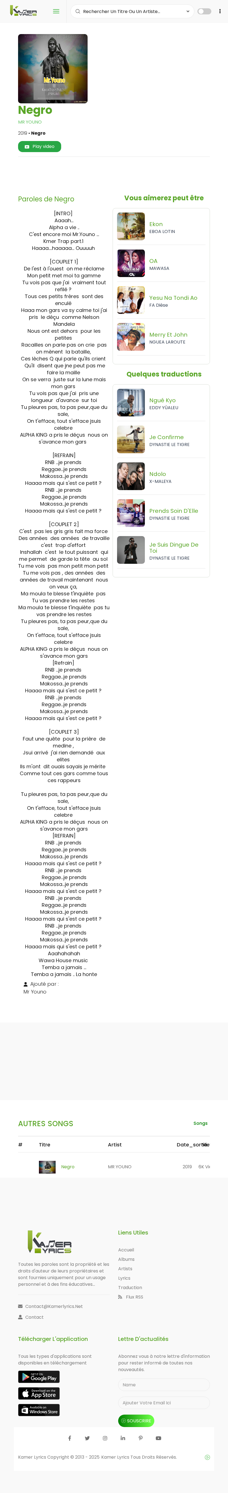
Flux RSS (134, 1297)
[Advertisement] (123, 173)
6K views (208, 1167)
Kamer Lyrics (115, 1457)
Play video (42, 146)
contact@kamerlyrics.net (54, 1306)
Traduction (130, 1287)
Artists (125, 1269)
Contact (34, 1317)
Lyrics (124, 1278)
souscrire (139, 1421)
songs (201, 1123)
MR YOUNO (30, 122)
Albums (126, 1259)
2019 (187, 1167)
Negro (68, 1167)
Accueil (126, 1250)
